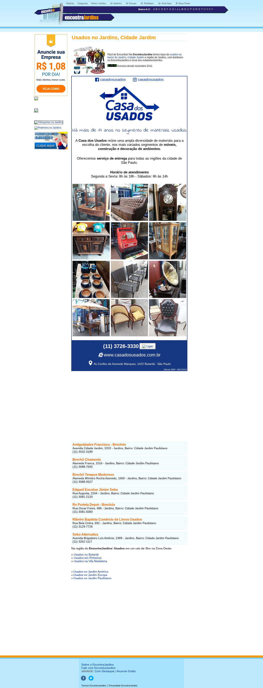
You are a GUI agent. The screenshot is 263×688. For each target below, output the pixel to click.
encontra (82, 17)
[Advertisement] (129, 400)
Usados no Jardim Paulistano (92, 578)
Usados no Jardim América (90, 571)
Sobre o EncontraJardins (97, 664)
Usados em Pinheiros (88, 557)
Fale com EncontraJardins (98, 667)
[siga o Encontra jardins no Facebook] (83, 679)
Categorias (83, 3)
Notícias (70, 3)
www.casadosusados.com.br (132, 354)
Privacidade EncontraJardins (123, 685)
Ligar (149, 346)
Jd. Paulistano (147, 3)
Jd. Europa (131, 3)
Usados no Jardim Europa (90, 575)
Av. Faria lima (164, 3)
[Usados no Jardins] (36, 112)
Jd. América (115, 3)
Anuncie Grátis (126, 671)
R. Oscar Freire (183, 3)
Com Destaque (104, 671)
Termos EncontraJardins (93, 685)
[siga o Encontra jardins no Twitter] (91, 679)
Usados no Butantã (86, 554)
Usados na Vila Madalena (90, 561)
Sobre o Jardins (98, 3)
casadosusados (113, 80)
